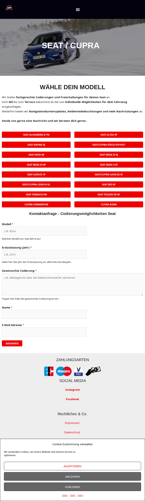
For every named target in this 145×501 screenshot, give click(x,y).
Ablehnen (72, 476)
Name (7, 307)
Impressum (72, 423)
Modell (7, 224)
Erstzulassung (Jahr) (17, 247)
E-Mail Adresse (13, 325)
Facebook (72, 399)
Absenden (12, 343)
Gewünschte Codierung (19, 270)
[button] (78, 9)
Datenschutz (72, 432)
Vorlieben (72, 487)
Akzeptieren (72, 466)
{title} (65, 495)
